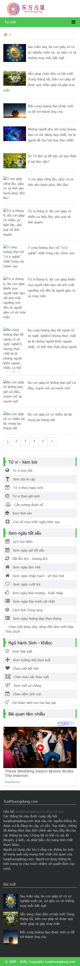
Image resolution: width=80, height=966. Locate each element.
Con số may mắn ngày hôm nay (35, 522)
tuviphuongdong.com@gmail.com (40, 811)
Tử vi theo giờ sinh (24, 496)
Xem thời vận (20, 513)
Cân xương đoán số (27, 504)
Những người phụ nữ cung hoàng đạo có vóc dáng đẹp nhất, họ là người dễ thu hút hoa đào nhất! (52, 134)
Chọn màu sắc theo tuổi (29, 677)
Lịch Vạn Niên (21, 541)
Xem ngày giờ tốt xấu (27, 550)
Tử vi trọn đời (20, 470)
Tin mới (10, 22)
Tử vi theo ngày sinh (26, 487)
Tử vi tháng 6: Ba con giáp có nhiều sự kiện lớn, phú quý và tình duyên (49, 216)
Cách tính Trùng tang (26, 610)
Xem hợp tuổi (20, 651)
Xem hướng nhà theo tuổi (30, 660)
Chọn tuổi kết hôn (24, 668)
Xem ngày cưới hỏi (25, 584)
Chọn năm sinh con (25, 694)
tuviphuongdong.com (60, 961)
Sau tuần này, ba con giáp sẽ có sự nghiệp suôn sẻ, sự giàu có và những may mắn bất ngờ (52, 52)
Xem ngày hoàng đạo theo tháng (35, 618)
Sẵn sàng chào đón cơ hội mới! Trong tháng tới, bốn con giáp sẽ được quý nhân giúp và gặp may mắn (47, 919)
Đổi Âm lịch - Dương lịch (28, 558)
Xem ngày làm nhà (25, 567)
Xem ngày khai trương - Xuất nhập (36, 593)
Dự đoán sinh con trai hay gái (32, 702)
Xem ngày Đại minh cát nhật (32, 601)
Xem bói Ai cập (22, 479)
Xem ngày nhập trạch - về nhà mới (37, 576)
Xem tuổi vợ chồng (25, 685)
